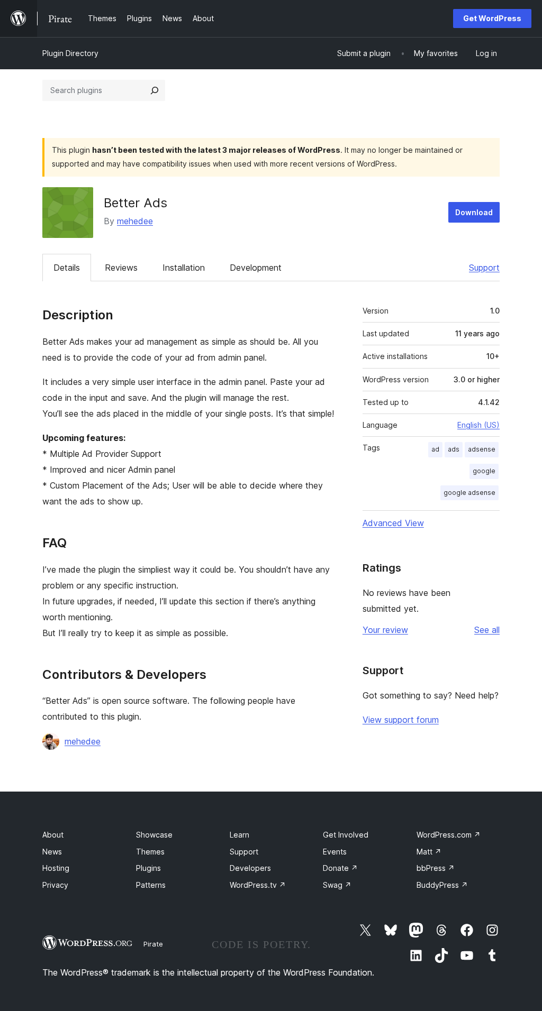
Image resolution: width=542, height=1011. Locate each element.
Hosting (55, 867)
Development (256, 267)
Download (474, 212)
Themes (150, 851)
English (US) (478, 424)
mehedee (135, 221)
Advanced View (393, 523)
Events (335, 851)
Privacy (55, 884)
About (53, 834)
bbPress (436, 867)
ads (453, 449)
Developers (250, 867)
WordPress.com (449, 834)
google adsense (469, 493)
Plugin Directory (70, 53)
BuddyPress (442, 884)
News (52, 851)
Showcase (154, 834)
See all (487, 629)
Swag (337, 884)
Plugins (148, 867)
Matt (429, 851)
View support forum (401, 719)
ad (435, 449)
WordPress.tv (258, 884)
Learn (239, 834)
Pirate (153, 944)
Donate (340, 867)
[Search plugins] (154, 90)
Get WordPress (492, 18)
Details (66, 267)
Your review (385, 629)
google (484, 471)
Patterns (151, 884)
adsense (481, 449)
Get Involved (345, 834)
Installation (183, 267)
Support (484, 267)
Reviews (121, 267)
